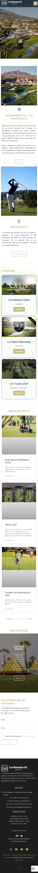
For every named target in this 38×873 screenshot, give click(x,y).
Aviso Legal (7, 855)
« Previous (9, 619)
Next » (30, 619)
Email (3, 728)
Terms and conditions (28, 736)
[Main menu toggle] (36, 3)
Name (3, 719)
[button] (2, 663)
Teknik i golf (11, 525)
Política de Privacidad (19, 855)
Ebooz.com (19, 860)
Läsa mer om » (9, 476)
